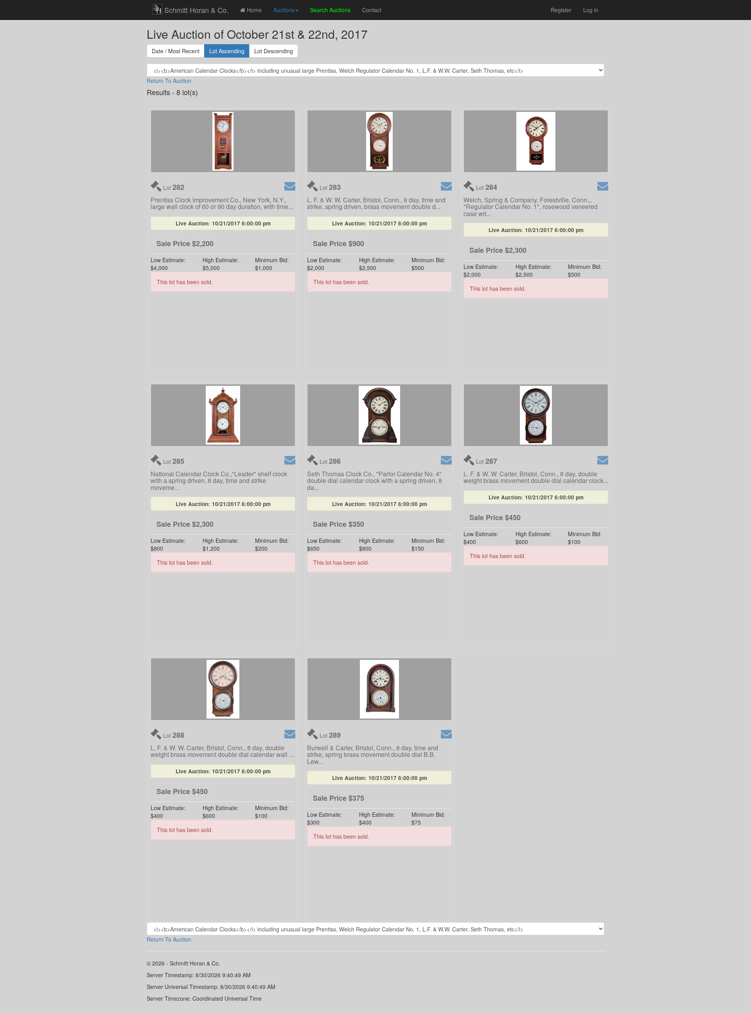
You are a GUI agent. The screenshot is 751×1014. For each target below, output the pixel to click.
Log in (590, 10)
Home (253, 10)
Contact (371, 10)
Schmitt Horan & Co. (196, 10)
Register (561, 10)
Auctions (284, 10)
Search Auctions (330, 10)
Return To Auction (169, 81)
